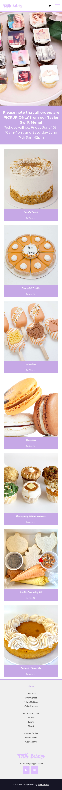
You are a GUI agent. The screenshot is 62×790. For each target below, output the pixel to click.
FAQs (31, 721)
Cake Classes (31, 706)
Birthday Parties (31, 713)
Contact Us (31, 741)
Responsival (43, 784)
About (31, 726)
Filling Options (31, 702)
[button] (42, 5)
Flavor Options (31, 697)
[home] (17, 5)
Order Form (31, 737)
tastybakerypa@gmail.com (31, 763)
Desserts (31, 693)
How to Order (31, 733)
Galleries (31, 717)
